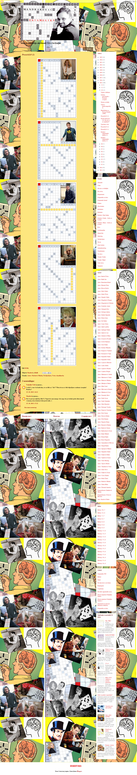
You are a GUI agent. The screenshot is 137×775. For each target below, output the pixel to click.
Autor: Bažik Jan (102, 279)
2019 (101, 72)
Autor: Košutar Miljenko (104, 348)
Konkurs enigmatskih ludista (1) (105, 139)
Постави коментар (30, 407)
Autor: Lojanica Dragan (104, 371)
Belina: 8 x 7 (101, 519)
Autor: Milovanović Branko (105, 389)
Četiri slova (101, 263)
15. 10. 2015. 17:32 (32, 403)
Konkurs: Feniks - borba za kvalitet (105, 219)
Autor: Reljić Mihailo (103, 434)
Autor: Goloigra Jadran (104, 312)
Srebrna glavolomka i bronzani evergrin (105, 97)
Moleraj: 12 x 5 (102, 534)
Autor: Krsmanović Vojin (104, 354)
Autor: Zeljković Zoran (104, 472)
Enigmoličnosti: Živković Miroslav (104, 495)
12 (102, 85)
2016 (101, 80)
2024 (101, 60)
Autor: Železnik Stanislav (104, 487)
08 (102, 146)
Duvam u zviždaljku (103, 188)
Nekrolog (100, 236)
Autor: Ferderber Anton (104, 306)
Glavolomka (101, 206)
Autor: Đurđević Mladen (104, 481)
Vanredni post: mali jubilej (109, 707)
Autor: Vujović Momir (104, 463)
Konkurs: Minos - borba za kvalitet (105, 223)
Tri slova (100, 254)
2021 (101, 67)
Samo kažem (101, 245)
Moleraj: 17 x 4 (102, 554)
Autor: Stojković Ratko (104, 455)
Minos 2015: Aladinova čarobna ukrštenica (108, 680)
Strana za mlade (105, 102)
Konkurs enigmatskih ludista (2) (105, 133)
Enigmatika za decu (103, 197)
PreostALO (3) (105, 116)
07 (102, 149)
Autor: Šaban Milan (103, 484)
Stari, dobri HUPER (108, 716)
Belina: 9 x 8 (101, 525)
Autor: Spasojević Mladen (104, 449)
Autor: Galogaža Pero (103, 309)
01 (102, 164)
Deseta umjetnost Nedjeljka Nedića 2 (105, 600)
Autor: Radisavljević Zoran (105, 431)
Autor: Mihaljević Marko (104, 383)
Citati (99, 185)
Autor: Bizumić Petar (103, 285)
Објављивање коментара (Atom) (62, 421)
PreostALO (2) (105, 127)
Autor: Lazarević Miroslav (105, 362)
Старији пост (87, 416)
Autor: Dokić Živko (103, 294)
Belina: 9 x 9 (101, 528)
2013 (101, 170)
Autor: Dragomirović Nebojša (105, 303)
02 (102, 162)
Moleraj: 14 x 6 (102, 545)
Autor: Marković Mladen (35, 376)
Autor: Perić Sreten (103, 413)
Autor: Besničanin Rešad (104, 282)
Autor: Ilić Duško (102, 321)
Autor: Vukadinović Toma (104, 466)
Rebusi (99, 577)
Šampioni (100, 266)
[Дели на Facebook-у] (49, 373)
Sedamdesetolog (102, 248)
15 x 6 (107, 663)
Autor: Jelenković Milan (104, 336)
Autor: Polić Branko (103, 419)
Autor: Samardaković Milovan (106, 443)
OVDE (27, 368)
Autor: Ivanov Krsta (103, 324)
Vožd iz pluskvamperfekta (106, 106)
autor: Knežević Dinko (104, 499)
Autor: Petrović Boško (103, 416)
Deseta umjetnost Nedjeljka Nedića (105, 595)
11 (102, 87)
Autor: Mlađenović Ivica (104, 392)
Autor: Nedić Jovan (103, 398)
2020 (101, 70)
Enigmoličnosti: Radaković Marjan (105, 491)
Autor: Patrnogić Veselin (104, 407)
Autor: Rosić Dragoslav (104, 440)
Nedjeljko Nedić (31, 385)
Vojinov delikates (105, 92)
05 (102, 154)
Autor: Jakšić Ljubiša (103, 327)
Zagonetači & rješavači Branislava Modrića (104, 604)
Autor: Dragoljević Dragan (105, 300)
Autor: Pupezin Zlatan (103, 422)
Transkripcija (101, 251)
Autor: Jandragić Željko (104, 330)
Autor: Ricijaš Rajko (103, 437)
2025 (101, 57)
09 (102, 144)
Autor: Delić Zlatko (103, 291)
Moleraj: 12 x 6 (102, 537)
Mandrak (29, 396)
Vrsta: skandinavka (58, 376)
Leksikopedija (101, 230)
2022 (101, 65)
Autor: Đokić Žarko (103, 478)
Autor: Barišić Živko (103, 276)
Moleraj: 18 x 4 (102, 557)
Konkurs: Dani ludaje (103, 215)
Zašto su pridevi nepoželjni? (105, 695)
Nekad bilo (100, 233)
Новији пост (26, 416)
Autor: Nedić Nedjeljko (104, 401)
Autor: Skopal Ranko (103, 446)
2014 (101, 167)
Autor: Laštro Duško (103, 365)
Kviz (99, 227)
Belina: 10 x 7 (101, 510)
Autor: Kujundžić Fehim (104, 359)
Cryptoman (100, 589)
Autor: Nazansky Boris (104, 395)
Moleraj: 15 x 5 (102, 548)
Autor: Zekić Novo (103, 469)
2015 (101, 83)
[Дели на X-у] (47, 373)
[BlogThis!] (45, 373)
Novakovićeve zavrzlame (104, 583)
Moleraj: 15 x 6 (102, 551)
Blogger (79, 771)
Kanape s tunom (109, 745)
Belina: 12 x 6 (101, 513)
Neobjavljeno (47, 376)
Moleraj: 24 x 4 (102, 563)
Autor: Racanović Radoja (104, 425)
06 (102, 151)
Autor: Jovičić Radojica (104, 342)
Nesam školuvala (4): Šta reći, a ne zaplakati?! (105, 120)
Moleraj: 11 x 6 (102, 531)
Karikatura (100, 209)
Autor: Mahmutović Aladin (105, 374)
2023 (101, 62)
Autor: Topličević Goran (104, 458)
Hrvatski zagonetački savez (105, 592)
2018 (101, 75)
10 (102, 90)
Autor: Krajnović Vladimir (105, 351)
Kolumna (100, 212)
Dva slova (100, 191)
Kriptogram (101, 586)
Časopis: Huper (102, 260)
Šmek (99, 580)
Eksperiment (101, 194)
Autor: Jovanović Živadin (104, 339)
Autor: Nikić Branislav (104, 404)
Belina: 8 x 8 (101, 522)
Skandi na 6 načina (108, 730)
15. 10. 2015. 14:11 (32, 392)
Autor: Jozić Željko (103, 345)
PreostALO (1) (105, 129)
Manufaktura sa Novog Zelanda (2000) (105, 111)
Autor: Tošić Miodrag (103, 460)
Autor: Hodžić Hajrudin (104, 315)
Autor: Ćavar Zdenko (103, 475)
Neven (99, 242)
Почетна (56, 416)
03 (102, 159)
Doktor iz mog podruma (109, 650)
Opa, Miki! (108, 621)
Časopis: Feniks (102, 257)
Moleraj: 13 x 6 (102, 542)
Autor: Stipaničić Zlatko (104, 452)
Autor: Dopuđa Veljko (103, 297)
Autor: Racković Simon (104, 428)
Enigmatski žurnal (102, 200)
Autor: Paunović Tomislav (104, 410)
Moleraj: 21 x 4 (102, 560)
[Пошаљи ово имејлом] (43, 373)
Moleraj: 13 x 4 (102, 539)
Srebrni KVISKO (109, 635)
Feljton (99, 203)
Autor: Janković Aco (103, 333)
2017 (101, 78)
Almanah (100, 182)
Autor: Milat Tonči (103, 386)
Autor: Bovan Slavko (103, 288)
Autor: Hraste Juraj (103, 318)
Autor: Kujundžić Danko (104, 356)
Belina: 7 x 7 (101, 516)
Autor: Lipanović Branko (104, 368)
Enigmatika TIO (102, 574)
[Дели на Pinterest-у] (50, 373)
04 (102, 157)
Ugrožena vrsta (105, 124)
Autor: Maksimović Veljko (105, 377)
